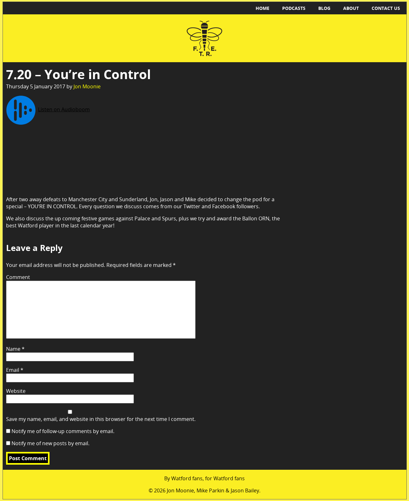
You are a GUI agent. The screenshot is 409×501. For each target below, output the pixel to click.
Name (15, 348)
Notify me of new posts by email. (50, 443)
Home (262, 8)
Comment (18, 277)
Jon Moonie (87, 86)
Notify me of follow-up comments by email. (63, 431)
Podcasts (293, 8)
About (351, 8)
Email (14, 369)
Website (16, 390)
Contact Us (386, 8)
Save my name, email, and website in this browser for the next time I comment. (101, 419)
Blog (324, 8)
